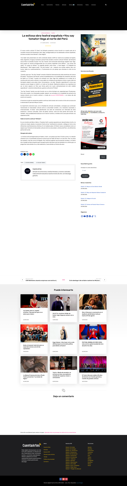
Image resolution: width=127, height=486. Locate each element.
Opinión (90, 447)
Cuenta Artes (50, 4)
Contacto (93, 4)
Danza (89, 463)
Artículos (64, 4)
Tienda (87, 4)
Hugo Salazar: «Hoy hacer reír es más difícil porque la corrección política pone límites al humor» (63, 344)
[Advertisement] (63, 20)
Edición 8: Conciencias (71, 457)
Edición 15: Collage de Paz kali (88, 198)
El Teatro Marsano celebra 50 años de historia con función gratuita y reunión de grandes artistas (92, 377)
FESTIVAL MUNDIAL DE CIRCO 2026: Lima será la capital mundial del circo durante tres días (92, 344)
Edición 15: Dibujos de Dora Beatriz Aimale (91, 186)
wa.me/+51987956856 (57, 95)
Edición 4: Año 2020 (71, 463)
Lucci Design (79, 482)
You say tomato (41, 162)
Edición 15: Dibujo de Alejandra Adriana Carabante (93, 192)
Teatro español (30, 162)
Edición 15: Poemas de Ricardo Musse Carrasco (92, 204)
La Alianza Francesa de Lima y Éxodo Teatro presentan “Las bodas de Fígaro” (34, 377)
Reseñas (90, 449)
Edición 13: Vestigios (71, 449)
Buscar (82, 154)
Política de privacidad (49, 459)
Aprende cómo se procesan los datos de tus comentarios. (60, 432)
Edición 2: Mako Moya (71, 467)
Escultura (90, 462)
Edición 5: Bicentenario (72, 462)
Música (89, 459)
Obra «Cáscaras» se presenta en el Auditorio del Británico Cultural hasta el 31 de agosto (92, 314)
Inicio (42, 4)
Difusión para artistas (49, 454)
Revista (57, 4)
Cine (89, 455)
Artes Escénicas (45, 33)
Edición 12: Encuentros (71, 450)
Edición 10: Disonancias (71, 454)
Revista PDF (47, 452)
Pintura (89, 454)
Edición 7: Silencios (71, 459)
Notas (89, 465)
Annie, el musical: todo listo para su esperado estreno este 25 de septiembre (33, 347)
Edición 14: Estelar (70, 447)
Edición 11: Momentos (71, 452)
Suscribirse (85, 176)
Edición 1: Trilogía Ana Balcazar (73, 468)
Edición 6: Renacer (71, 460)
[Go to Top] (124, 482)
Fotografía (90, 460)
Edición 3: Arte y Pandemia (73, 465)
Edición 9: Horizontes (71, 455)
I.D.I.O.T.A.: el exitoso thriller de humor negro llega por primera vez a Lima (63, 315)
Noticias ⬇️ (71, 4)
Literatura (90, 452)
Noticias (46, 449)
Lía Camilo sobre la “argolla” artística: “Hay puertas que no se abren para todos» (33, 312)
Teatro (53, 33)
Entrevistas (80, 4)
